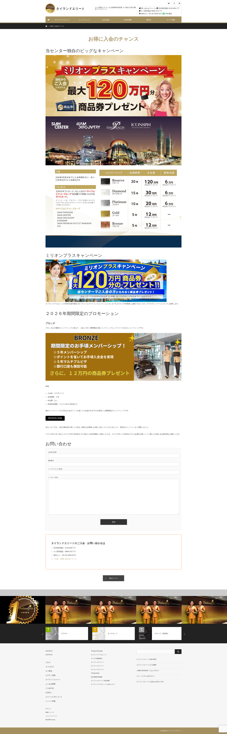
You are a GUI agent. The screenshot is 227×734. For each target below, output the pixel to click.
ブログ (48, 662)
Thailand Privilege (97, 651)
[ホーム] (49, 19)
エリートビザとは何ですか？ (146, 676)
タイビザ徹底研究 (96, 658)
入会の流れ (106, 20)
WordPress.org (50, 720)
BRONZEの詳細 (55, 418)
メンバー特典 (50, 701)
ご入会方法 (50, 688)
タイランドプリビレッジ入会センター (103, 684)
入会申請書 (127, 20)
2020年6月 (49, 651)
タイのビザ (50, 667)
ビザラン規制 (50, 675)
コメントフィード (51, 716)
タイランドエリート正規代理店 (146, 659)
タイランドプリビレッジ (99, 655)
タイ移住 (49, 671)
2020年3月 (49, 655)
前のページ (113, 578)
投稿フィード (50, 712)
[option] (22, 610)
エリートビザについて (54, 697)
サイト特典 (171, 20)
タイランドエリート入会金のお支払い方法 (150, 682)
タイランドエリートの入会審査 (146, 665)
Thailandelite (95, 673)
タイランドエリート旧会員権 (100, 680)
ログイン (48, 708)
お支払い (49, 692)
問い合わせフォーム (148, 8)
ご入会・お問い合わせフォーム (65, 559)
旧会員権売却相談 (96, 677)
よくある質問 (50, 684)
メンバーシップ (84, 20)
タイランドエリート (62, 20)
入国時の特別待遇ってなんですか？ (148, 670)
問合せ (148, 20)
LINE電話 (168, 14)
